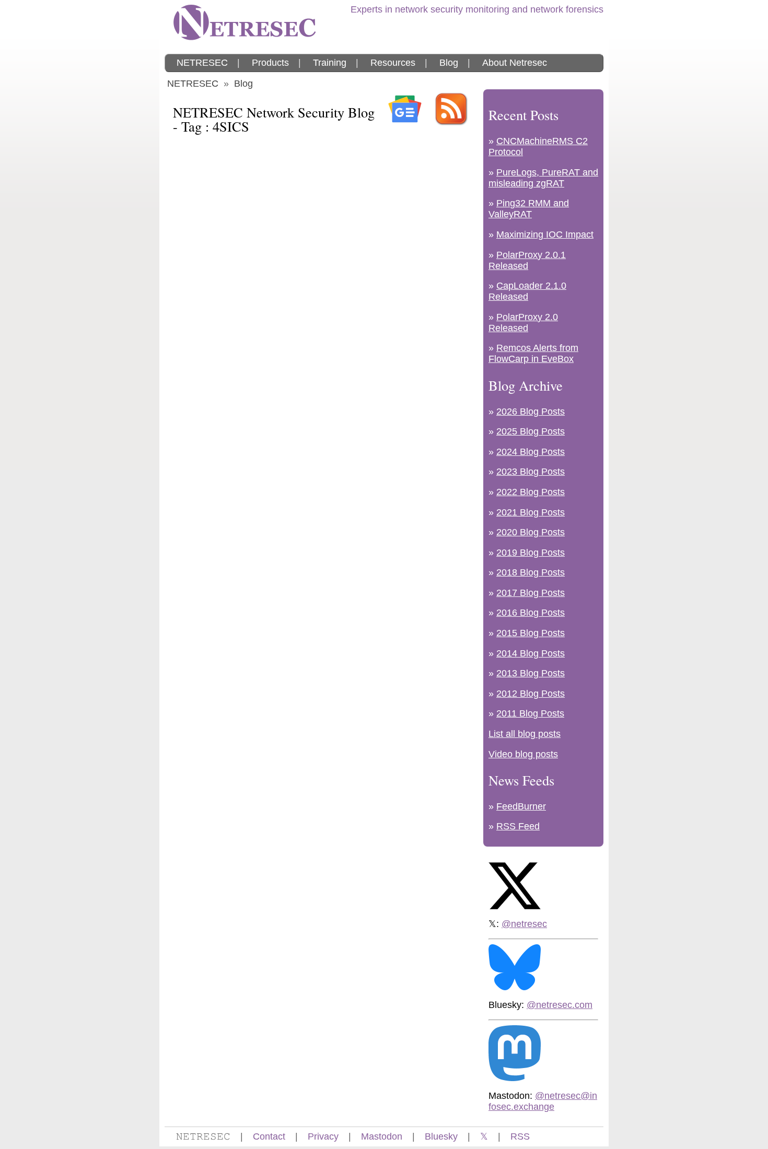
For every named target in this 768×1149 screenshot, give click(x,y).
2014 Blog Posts (530, 653)
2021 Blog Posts (530, 512)
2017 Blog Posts (530, 593)
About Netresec (514, 62)
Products (270, 62)
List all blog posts (524, 734)
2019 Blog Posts (530, 552)
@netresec (524, 924)
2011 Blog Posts (530, 713)
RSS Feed (518, 826)
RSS (520, 1136)
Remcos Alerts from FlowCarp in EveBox (533, 353)
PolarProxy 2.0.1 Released (527, 260)
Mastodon (381, 1136)
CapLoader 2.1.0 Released (527, 291)
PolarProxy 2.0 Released (523, 322)
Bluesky (441, 1136)
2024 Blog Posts (530, 452)
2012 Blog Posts (530, 693)
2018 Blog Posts (530, 572)
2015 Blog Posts (530, 633)
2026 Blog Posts (530, 411)
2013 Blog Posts (530, 673)
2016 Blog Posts (530, 612)
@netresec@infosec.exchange (542, 1101)
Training (329, 62)
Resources (392, 62)
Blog (448, 62)
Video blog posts (523, 754)
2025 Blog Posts (530, 431)
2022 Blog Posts (530, 492)
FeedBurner (521, 806)
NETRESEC (202, 62)
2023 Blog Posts (530, 471)
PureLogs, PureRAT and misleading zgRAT (543, 178)
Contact (269, 1136)
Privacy (323, 1136)
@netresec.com (559, 1005)
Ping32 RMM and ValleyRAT (528, 208)
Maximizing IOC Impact (545, 234)
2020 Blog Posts (530, 532)
